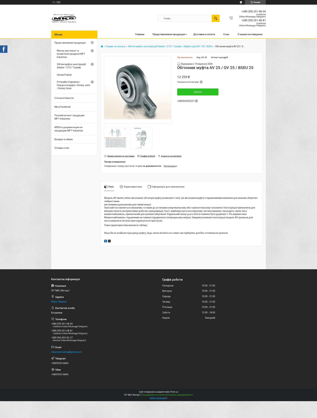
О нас (226, 34)
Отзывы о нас (61, 148)
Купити (198, 92)
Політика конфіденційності (180, 395)
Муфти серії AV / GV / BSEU (198, 46)
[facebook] (105, 241)
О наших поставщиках (250, 34)
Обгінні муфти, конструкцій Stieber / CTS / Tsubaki (154, 46)
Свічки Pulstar (64, 74)
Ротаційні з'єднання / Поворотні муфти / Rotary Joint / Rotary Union (73, 85)
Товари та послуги (115, 46)
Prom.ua (174, 392)
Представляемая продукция (169, 34)
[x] (109, 241)
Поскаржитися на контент (154, 395)
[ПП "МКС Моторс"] (64, 18)
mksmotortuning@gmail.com (66, 352)
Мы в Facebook (62, 106)
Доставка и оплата (204, 34)
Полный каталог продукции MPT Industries (69, 117)
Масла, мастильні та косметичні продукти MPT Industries (71, 53)
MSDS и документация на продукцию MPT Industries (68, 129)
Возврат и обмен (63, 139)
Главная (139, 34)
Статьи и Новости (64, 98)
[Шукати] (216, 18)
